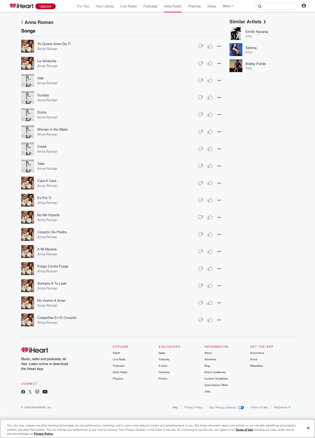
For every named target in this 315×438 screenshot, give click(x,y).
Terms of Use (259, 407)
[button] (219, 46)
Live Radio (128, 6)
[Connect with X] (30, 392)
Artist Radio (173, 6)
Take (41, 163)
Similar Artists (245, 21)
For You (83, 6)
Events (163, 366)
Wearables (256, 366)
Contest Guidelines (216, 378)
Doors (41, 112)
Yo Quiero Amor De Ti (54, 43)
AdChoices (281, 407)
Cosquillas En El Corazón (57, 317)
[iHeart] (21, 6)
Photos (163, 378)
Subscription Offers (216, 385)
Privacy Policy (193, 407)
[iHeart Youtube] (45, 392)
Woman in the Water (52, 129)
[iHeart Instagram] (37, 392)
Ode (40, 77)
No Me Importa (48, 214)
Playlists (194, 6)
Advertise (210, 359)
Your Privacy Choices (222, 407)
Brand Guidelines (215, 372)
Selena (251, 47)
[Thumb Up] (210, 46)
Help (175, 407)
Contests (164, 372)
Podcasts (150, 6)
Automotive (257, 353)
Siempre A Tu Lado (52, 283)
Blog (207, 366)
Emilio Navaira (257, 31)
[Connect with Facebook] (23, 392)
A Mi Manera (47, 249)
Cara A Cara (46, 180)
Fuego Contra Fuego (53, 266)
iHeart (116, 353)
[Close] (308, 428)
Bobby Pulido (256, 63)
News (211, 6)
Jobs (207, 391)
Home (253, 359)
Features (164, 359)
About (208, 353)
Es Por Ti (44, 197)
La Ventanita (46, 60)
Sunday (43, 95)
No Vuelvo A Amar (51, 300)
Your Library (105, 6)
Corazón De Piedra (52, 231)
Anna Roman (39, 22)
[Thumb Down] (200, 46)
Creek (41, 146)
